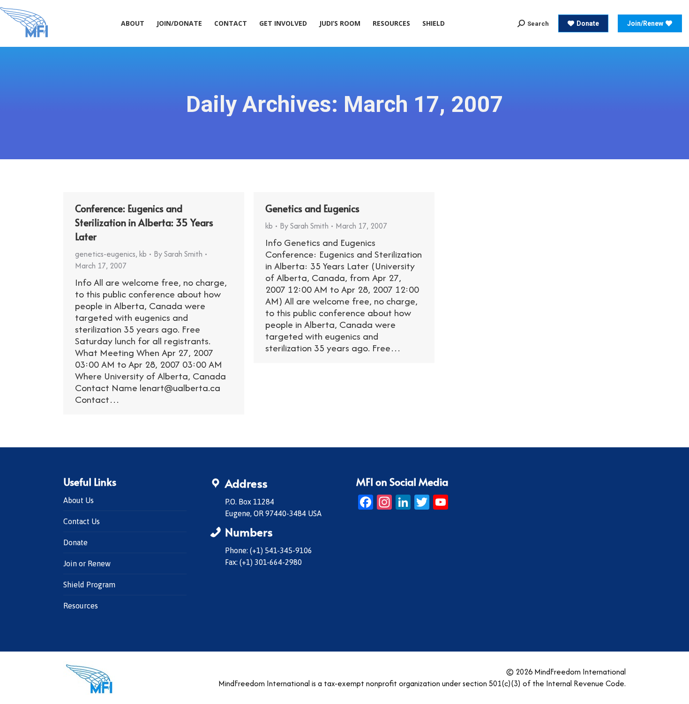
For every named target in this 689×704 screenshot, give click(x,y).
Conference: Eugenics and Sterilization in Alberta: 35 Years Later (144, 222)
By (178, 253)
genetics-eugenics (105, 253)
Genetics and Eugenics (312, 208)
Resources (80, 605)
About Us (78, 500)
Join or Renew (87, 563)
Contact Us (81, 521)
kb (143, 253)
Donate (75, 542)
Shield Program (89, 584)
